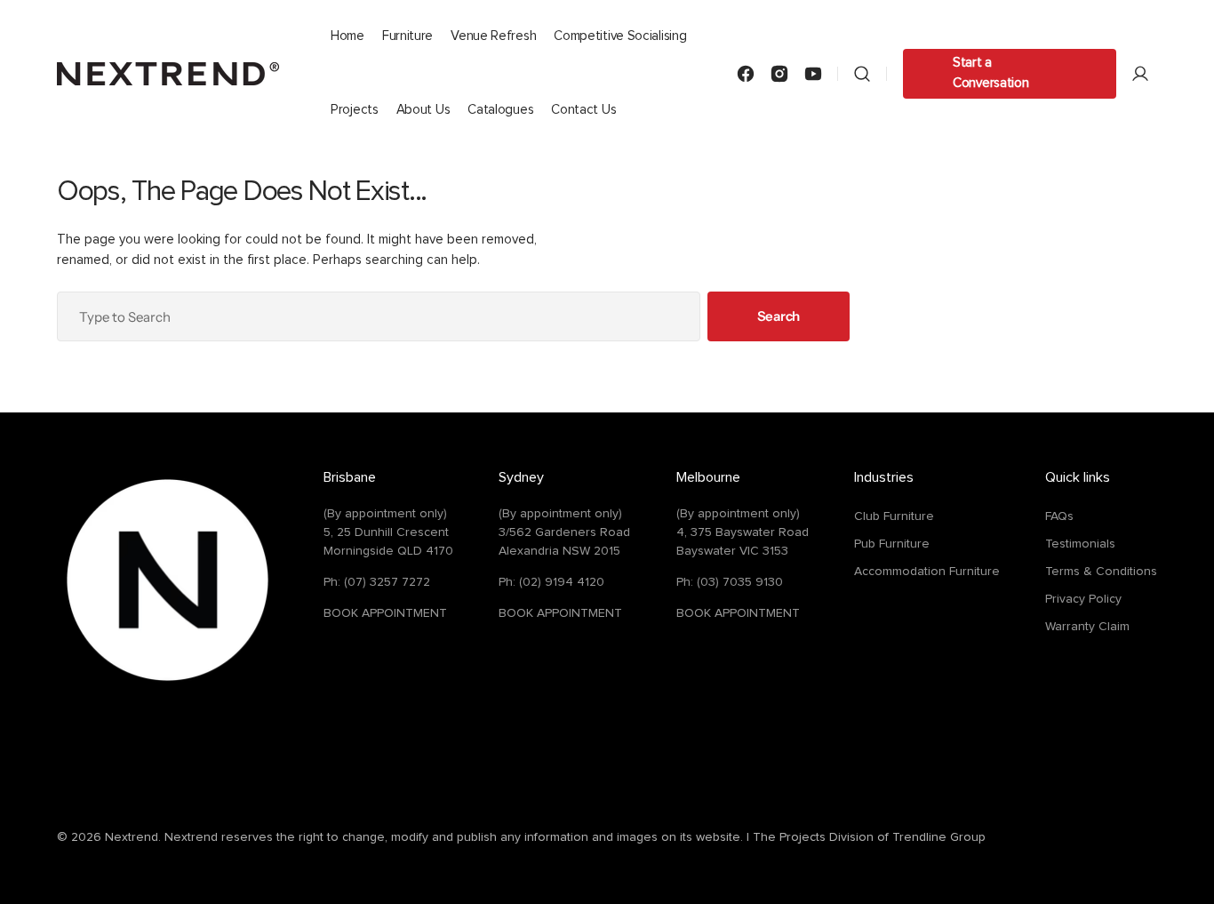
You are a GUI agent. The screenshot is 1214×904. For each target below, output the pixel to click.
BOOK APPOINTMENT (385, 613)
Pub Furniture (892, 544)
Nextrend (131, 837)
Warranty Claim (1087, 626)
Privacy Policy (1083, 599)
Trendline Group (939, 837)
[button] (862, 73)
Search (778, 316)
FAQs (1059, 516)
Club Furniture (894, 516)
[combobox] (378, 316)
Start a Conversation (990, 73)
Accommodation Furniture (927, 571)
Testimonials (1080, 544)
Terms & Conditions (1101, 571)
